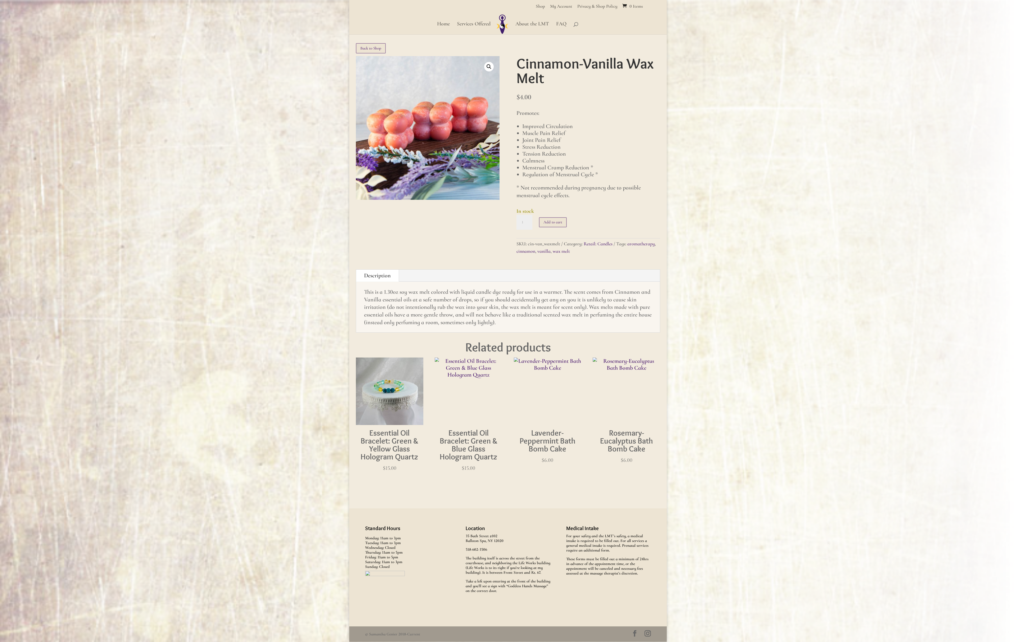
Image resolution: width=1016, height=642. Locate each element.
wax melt (561, 251)
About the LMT (532, 24)
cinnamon (525, 251)
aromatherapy (641, 244)
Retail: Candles (598, 244)
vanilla (544, 251)
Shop (540, 6)
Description (377, 275)
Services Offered (474, 24)
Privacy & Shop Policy (597, 6)
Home (443, 24)
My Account (561, 6)
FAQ (561, 24)
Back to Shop (370, 48)
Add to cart (552, 222)
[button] (489, 66)
